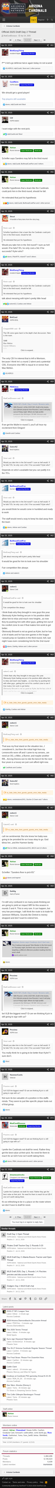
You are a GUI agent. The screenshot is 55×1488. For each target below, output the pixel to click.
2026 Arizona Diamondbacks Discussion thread (26, 1320)
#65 (52, 717)
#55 (52, 172)
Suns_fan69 (28, 1435)
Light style (8, 1478)
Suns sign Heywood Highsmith (19, 1339)
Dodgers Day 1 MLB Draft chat (20, 1286)
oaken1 (5, 1430)
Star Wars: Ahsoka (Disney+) (19, 1385)
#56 (52, 211)
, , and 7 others (27, 799)
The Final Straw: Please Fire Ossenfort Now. (25, 1357)
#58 (52, 312)
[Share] (48, 45)
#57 (52, 265)
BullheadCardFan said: (12, 598)
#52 (52, 76)
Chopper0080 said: (10, 329)
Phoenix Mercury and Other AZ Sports (21, 1372)
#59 (52, 381)
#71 (52, 970)
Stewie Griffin (31, 1430)
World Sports (12, 1335)
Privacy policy (32, 1482)
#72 (52, 1024)
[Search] (52, 20)
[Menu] (4, 20)
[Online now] (7, 152)
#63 (52, 581)
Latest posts (8, 1307)
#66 (52, 776)
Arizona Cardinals (13, 1317)
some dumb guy (40, 1433)
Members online (10, 1425)
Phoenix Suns (12, 1344)
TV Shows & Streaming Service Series (22, 1391)
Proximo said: (8, 1086)
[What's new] (48, 20)
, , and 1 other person (22, 68)
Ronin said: (7, 228)
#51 (52, 45)
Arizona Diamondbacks (16, 1326)
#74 (52, 1118)
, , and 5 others (21, 257)
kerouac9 (18, 1433)
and (14, 134)
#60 (52, 441)
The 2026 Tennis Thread (17, 1330)
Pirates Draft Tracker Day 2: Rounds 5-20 (25, 1245)
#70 (52, 926)
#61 (52, 481)
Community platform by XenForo (24, 1486)
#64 (52, 655)
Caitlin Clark (12, 1367)
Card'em (41, 1430)
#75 (52, 1169)
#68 (52, 856)
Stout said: (7, 458)
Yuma (20, 1435)
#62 (52, 535)
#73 (52, 1069)
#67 (52, 808)
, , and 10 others (27, 848)
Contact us (6, 1482)
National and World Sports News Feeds (31, 1237)
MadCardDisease (10, 36)
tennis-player (8, 1438)
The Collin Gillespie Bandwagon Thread (23, 1394)
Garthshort (13, 1435)
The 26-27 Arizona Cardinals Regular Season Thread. (29, 1348)
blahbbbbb (47, 1464)
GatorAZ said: (8, 824)
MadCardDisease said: (12, 398)
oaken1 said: (8, 671)
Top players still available (14, 99)
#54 (52, 142)
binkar (36, 1435)
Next (36, 40)
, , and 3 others (25, 164)
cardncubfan (28, 1433)
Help (41, 1482)
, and (15, 104)
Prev (19, 40)
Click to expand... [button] (27, 350)
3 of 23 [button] (27, 40)
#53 (52, 113)
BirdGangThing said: (11, 552)
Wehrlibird (43, 1435)
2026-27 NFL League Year (18, 1311)
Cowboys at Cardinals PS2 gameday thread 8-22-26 (29, 1376)
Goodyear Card (8, 1433)
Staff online (8, 1409)
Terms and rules (19, 1482)
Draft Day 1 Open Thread (18, 1234)
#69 (52, 886)
